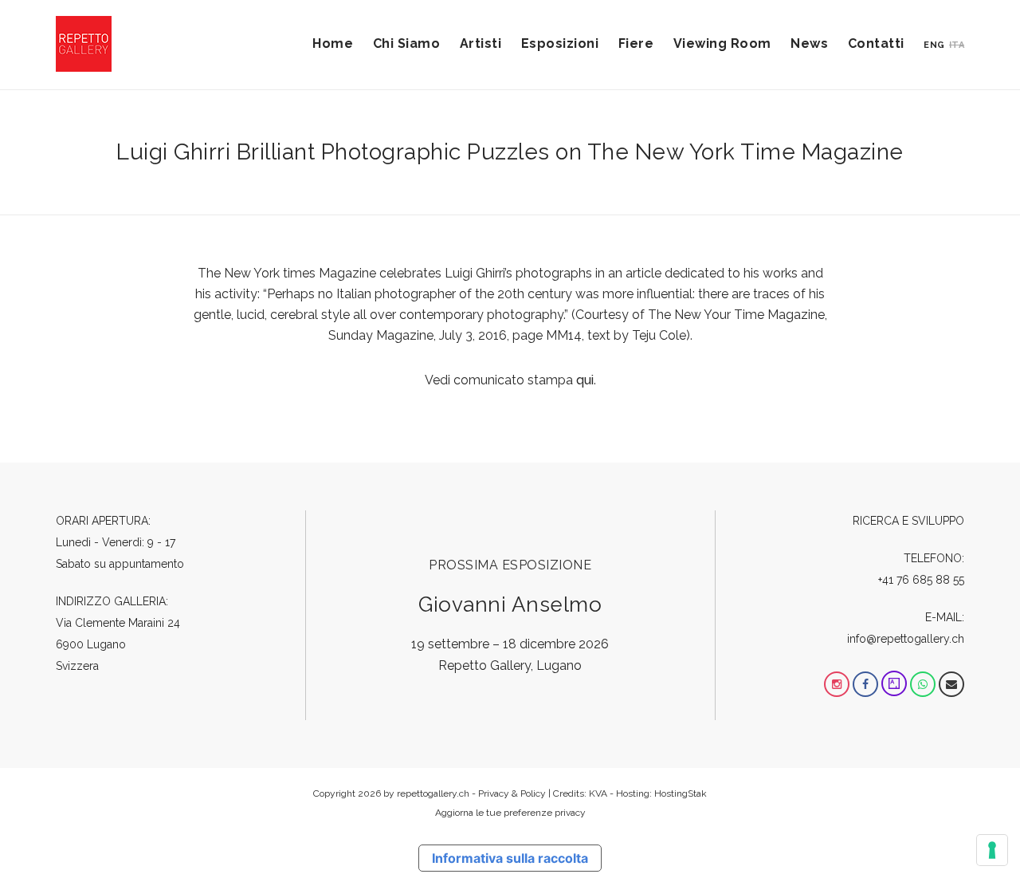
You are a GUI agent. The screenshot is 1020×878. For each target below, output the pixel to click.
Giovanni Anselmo (510, 604)
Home (332, 43)
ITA (957, 45)
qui (585, 380)
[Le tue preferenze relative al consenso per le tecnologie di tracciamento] (992, 850)
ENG (934, 45)
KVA (598, 793)
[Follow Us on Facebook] (865, 684)
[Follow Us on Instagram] (836, 684)
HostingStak (680, 793)
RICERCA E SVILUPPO (908, 520)
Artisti (481, 43)
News (809, 43)
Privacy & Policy (512, 793)
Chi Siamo (407, 43)
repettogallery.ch (433, 793)
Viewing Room (722, 43)
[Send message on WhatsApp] (923, 684)
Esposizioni (560, 43)
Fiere (636, 43)
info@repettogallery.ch (905, 638)
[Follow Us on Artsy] (894, 684)
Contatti (876, 43)
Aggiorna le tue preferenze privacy (510, 812)
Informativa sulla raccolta (510, 858)
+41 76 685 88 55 (921, 579)
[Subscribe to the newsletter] (951, 684)
